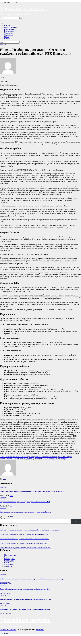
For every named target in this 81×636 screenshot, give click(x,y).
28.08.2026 (4, 583)
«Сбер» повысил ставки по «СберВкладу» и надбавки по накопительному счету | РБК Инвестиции (36, 457)
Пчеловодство (9, 31)
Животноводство (10, 27)
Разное (6, 37)
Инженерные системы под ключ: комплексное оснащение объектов (25, 512)
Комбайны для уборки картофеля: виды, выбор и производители (23, 543)
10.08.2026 (4, 603)
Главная (7, 25)
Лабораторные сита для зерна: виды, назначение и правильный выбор (25, 548)
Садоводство (9, 33)
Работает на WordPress (8, 630)
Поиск (2, 518)
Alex (3, 77)
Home (6, 633)
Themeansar (40, 630)
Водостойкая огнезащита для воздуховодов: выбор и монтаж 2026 (25, 502)
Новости (7, 39)
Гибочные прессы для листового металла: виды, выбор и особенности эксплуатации (32, 491)
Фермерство (8, 35)
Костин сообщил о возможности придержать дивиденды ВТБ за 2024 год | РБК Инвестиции (33, 459)
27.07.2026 (4, 614)
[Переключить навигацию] (1, 20)
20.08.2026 (4, 593)
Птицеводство (9, 29)
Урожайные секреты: (23, 8)
